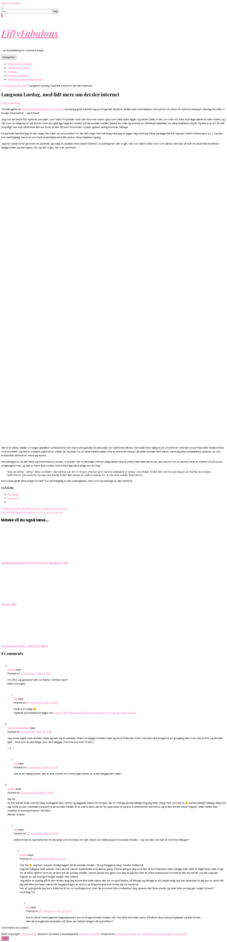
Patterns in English (18, 68)
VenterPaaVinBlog (18, 728)
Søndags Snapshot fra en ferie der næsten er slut (35, 563)
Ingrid (11, 669)
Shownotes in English (19, 64)
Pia (15, 698)
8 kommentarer (11, 103)
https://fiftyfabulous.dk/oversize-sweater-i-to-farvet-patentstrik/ (95, 713)
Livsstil (23, 86)
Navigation (8, 57)
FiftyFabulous (29, 33)
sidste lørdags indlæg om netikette (42, 109)
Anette (11, 788)
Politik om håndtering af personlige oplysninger (158, 934)
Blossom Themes (89, 934)
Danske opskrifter (18, 75)
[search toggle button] (2, 7)
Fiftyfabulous (9, 86)
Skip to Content (10, 3)
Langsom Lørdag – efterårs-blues (24, 646)
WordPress (122, 934)
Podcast (12, 72)
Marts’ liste (9, 604)
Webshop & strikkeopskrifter (24, 79)
